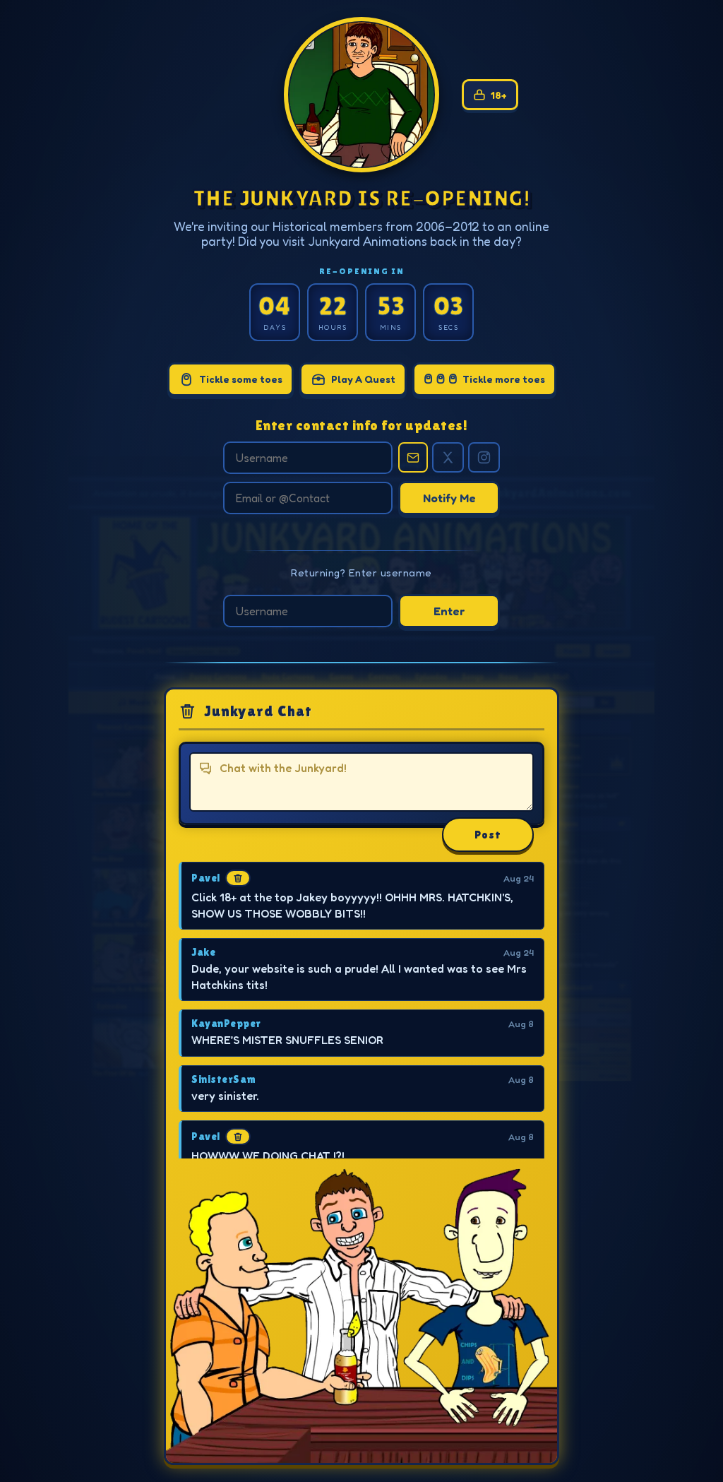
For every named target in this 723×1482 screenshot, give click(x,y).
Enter (449, 611)
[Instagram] (484, 457)
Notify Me (449, 498)
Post (487, 834)
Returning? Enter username (361, 573)
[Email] (413, 457)
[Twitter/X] (448, 457)
